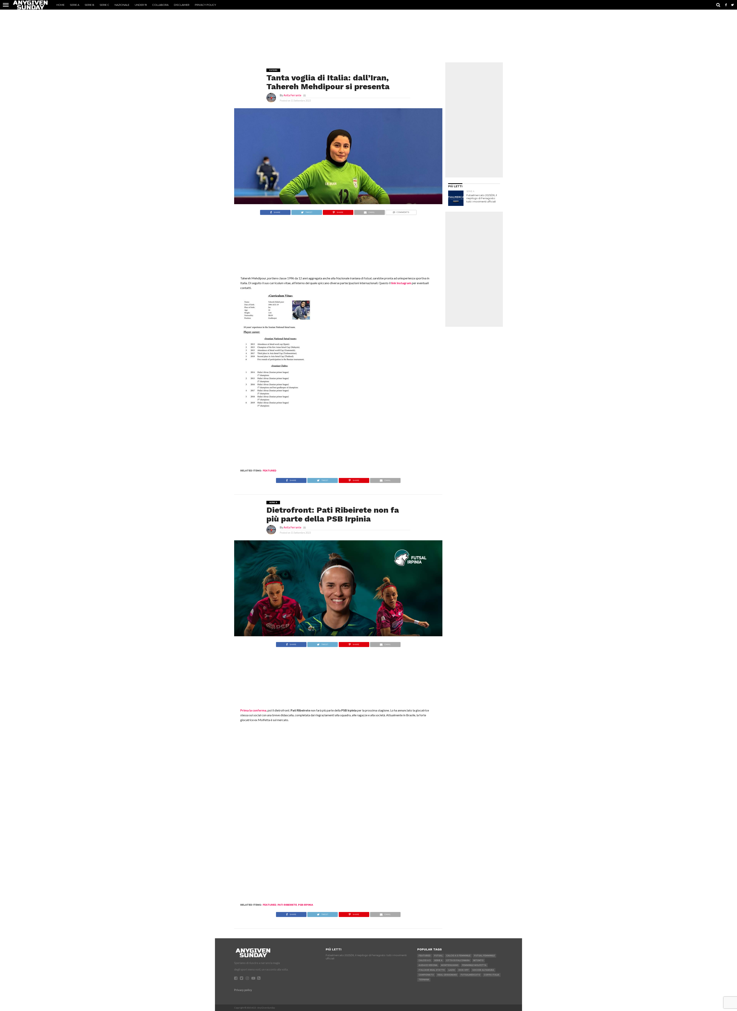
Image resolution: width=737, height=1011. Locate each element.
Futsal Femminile (484, 955)
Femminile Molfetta (474, 965)
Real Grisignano (447, 975)
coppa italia (491, 975)
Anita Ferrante (292, 95)
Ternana (424, 979)
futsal (438, 955)
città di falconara (458, 960)
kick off (464, 970)
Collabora (160, 4)
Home (60, 4)
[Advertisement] (368, 34)
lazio (451, 970)
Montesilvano (449, 965)
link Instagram (401, 283)
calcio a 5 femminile (458, 955)
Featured (269, 470)
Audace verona (428, 965)
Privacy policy (243, 990)
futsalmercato (470, 975)
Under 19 (141, 4)
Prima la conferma (253, 710)
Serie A (74, 4)
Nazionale (122, 4)
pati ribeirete (287, 904)
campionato (426, 975)
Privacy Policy (205, 4)
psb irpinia (305, 904)
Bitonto (478, 960)
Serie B (89, 4)
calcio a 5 (424, 960)
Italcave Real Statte (432, 970)
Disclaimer (181, 4)
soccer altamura (483, 970)
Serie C (104, 4)
